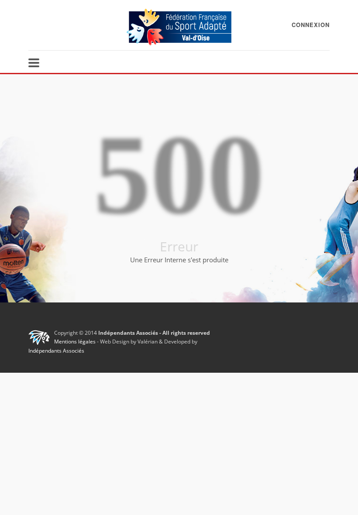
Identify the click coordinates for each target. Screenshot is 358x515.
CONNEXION (311, 25)
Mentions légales (75, 341)
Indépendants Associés (56, 350)
